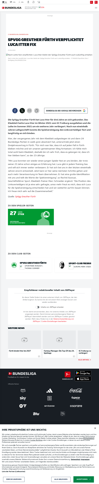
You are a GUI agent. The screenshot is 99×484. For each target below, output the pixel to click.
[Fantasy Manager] (96, 2)
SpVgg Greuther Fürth (25, 197)
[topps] (36, 414)
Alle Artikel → (84, 360)
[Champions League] (33, 2)
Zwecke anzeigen (13, 479)
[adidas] (49, 390)
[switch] (37, 307)
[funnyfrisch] (63, 414)
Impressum (85, 459)
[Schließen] (95, 428)
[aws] (23, 390)
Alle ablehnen (60, 479)
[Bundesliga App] (91, 2)
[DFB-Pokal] (28, 2)
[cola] (76, 390)
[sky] (23, 398)
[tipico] (76, 398)
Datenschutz (75, 459)
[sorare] (76, 406)
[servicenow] (49, 406)
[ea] (23, 406)
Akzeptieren (82, 479)
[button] (96, 7)
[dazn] (49, 398)
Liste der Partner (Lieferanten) (13, 471)
